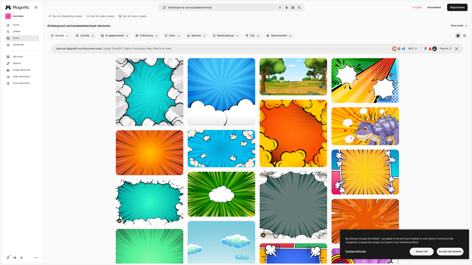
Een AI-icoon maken (135, 16)
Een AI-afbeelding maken (67, 16)
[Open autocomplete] (163, 7)
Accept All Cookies (450, 251)
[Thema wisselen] (21, 258)
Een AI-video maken (102, 16)
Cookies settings (356, 251)
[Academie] (15, 258)
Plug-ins (444, 48)
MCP (411, 48)
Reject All (422, 251)
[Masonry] (458, 36)
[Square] (465, 36)
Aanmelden (434, 7)
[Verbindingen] (8, 258)
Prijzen (417, 7)
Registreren (457, 7)
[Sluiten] (456, 49)
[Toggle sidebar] (36, 7)
